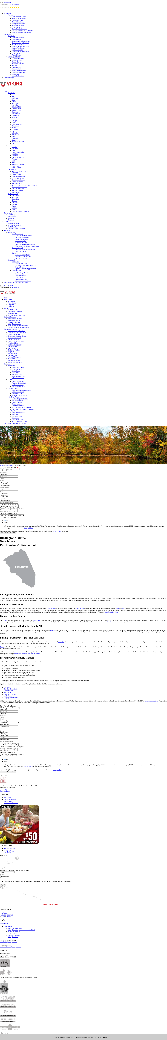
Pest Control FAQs (21, 279)
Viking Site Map (17, 393)
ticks (123, 608)
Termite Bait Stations (18, 178)
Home (2, 465)
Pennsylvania (12, 216)
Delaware (11, 220)
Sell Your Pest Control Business (25, 244)
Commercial (7, 34)
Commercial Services (10, 329)
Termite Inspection (17, 181)
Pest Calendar (19, 274)
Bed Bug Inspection (18, 188)
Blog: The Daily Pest (21, 272)
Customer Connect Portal (19, 395)
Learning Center (17, 270)
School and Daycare (14, 360)
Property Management (18, 72)
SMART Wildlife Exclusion (20, 211)
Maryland (11, 218)
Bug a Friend (8, 801)
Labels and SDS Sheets (15, 928)
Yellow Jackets (16, 168)
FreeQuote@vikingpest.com (8, 942)
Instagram (10, 915)
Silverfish (14, 147)
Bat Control (15, 195)
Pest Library (7, 797)
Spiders (14, 150)
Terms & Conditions (14, 935)
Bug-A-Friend (19, 267)
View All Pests (16, 55)
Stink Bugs (15, 155)
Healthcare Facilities (18, 64)
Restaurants (15, 74)
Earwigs (14, 121)
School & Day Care (18, 76)
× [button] (109, 1037)
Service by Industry (14, 57)
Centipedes (15, 112)
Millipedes (15, 133)
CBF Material (4, 923)
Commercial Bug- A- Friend (20, 43)
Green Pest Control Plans (19, 29)
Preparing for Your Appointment (25, 249)
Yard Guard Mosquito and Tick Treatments (27, 653)
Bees (13, 100)
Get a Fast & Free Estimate (82, 499)
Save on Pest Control (21, 263)
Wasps (14, 162)
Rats (13, 143)
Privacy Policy (28, 528)
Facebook (4, 913)
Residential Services (10, 317)
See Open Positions (21, 258)
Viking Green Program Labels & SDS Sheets (21, 930)
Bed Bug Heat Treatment (19, 187)
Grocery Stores (16, 62)
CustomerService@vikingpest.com (10, 947)
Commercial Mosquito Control (21, 46)
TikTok (3, 916)
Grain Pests (15, 126)
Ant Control (7, 687)
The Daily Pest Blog (10, 799)
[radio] (85, 521)
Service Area (8, 213)
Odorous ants (51, 608)
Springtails (15, 154)
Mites (13, 136)
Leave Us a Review (21, 251)
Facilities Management (18, 58)
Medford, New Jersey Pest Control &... (93, 904)
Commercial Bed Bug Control (21, 41)
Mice (13, 131)
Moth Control (8, 696)
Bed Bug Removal (17, 190)
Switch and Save (17, 27)
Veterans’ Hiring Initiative (23, 256)
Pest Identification (20, 275)
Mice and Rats (8, 691)
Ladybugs (15, 129)
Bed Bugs (15, 98)
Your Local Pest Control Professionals (27, 246)
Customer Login (9, 77)
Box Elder (15, 105)
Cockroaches (16, 115)
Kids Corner (19, 277)
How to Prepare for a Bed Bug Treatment (24, 185)
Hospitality (15, 65)
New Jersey (11, 215)
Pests (5, 91)
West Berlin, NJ (9, 852)
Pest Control (11, 36)
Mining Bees (15, 134)
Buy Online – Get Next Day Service (15, 423)
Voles (13, 209)
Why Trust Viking (17, 234)
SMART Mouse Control (19, 17)
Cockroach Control (10, 694)
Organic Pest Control (18, 48)
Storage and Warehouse (19, 70)
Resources (7, 230)
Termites (14, 159)
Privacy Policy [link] (93, 1037)
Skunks (14, 206)
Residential (7, 13)
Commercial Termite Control (20, 51)
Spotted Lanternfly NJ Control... (69, 904)
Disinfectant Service (18, 44)
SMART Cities (16, 39)
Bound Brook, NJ (9, 848)
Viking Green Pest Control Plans (18, 325)
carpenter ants (79, 608)
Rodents (14, 204)
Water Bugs (15, 166)
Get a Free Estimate (21, 242)
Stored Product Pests (18, 157)
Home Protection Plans (19, 18)
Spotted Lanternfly (17, 50)
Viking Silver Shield (18, 22)
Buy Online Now (16, 282)
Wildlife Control (13, 194)
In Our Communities (21, 239)
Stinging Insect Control (11, 697)
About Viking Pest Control (23, 235)
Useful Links (8, 926)
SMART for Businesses (15, 225)
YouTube (8, 916)
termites (52, 630)
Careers (14, 253)
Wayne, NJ (7, 850)
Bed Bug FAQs (16, 192)
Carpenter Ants (16, 107)
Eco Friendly (12, 169)
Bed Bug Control (17, 183)
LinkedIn (3, 915)
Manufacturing (16, 67)
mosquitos (61, 642)
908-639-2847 (8, 2)
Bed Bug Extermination (11, 689)
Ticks (13, 161)
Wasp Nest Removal (18, 164)
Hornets (14, 127)
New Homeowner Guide (23, 281)
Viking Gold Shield (17, 20)
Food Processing (17, 60)
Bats (13, 96)
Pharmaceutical (16, 69)
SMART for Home (13, 223)
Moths (13, 140)
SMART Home (16, 173)
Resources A (11, 232)
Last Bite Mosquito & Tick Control (22, 30)
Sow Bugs (15, 148)
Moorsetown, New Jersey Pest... (116, 904)
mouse (5, 620)
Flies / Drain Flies (17, 124)
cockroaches (36, 620)
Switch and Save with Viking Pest (25, 265)
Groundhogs (15, 199)
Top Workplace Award (22, 237)
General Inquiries (20, 241)
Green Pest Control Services (20, 171)
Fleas (13, 122)
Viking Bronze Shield (18, 23)
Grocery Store (12, 348)
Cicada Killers (16, 114)
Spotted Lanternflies (18, 152)
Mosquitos (15, 138)
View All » (3, 855)
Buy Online (3, 789)
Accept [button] (105, 1037)
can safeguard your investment (101, 622)
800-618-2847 (16, 4)
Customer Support (17, 248)
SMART (6, 222)
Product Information (14, 931)
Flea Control (8, 692)
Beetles (14, 101)
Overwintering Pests (18, 25)
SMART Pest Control (18, 37)
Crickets (14, 117)
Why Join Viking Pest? (22, 255)
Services (10, 15)
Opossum (14, 201)
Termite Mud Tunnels (18, 180)
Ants (13, 94)
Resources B (11, 260)
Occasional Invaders (18, 141)
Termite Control (16, 174)
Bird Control (15, 103)
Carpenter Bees (16, 108)
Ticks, (2, 647)
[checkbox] (83, 521)
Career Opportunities (18, 381)
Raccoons (15, 202)
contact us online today (152, 701)
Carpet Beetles (16, 110)
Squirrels (14, 208)
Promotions (15, 262)
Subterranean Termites (18, 176)
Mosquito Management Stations (21, 32)
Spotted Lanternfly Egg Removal (25, 269)
